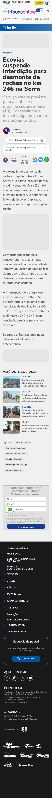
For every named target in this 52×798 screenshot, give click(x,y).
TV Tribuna (27, 19)
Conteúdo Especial (16, 631)
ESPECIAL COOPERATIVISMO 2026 (20, 567)
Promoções (13, 614)
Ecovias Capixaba (14, 459)
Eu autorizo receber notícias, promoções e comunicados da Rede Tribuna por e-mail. (27, 514)
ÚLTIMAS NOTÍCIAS (17, 548)
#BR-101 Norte (23, 443)
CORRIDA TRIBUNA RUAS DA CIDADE (21, 560)
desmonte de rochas (15, 448)
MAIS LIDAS (13, 554)
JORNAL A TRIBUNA (18, 601)
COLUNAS (12, 607)
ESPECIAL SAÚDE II (43, 19)
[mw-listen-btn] (5, 160)
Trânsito (7, 53)
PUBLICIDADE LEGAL (18, 619)
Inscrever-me (26, 527)
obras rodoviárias (14, 470)
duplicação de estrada (16, 454)
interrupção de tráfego (16, 465)
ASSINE (39, 3)
